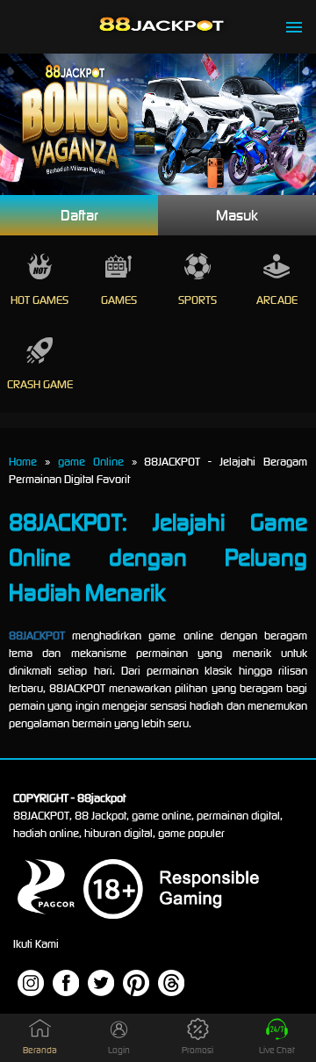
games (119, 300)
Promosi (197, 1050)
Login (119, 1050)
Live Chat (277, 1050)
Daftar (79, 215)
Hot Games (39, 300)
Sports (197, 300)
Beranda (40, 1050)
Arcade (277, 300)
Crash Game (40, 384)
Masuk (237, 215)
